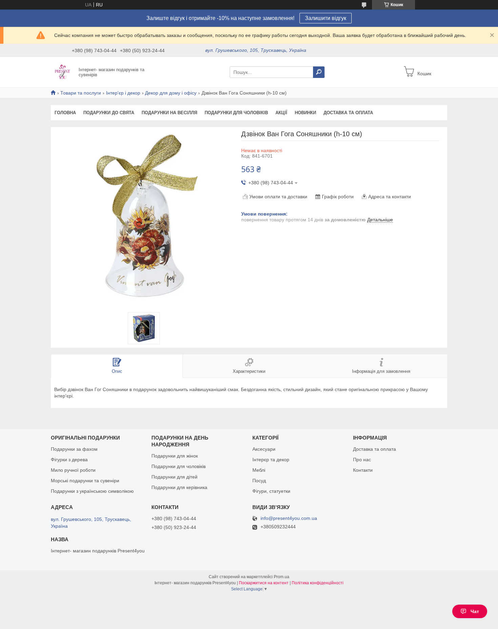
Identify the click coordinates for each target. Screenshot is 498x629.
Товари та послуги (80, 93)
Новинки (305, 112)
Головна (65, 112)
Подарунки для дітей (174, 477)
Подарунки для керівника (179, 487)
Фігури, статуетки (271, 491)
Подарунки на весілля (169, 112)
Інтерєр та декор (270, 459)
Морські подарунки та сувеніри (85, 480)
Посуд (259, 480)
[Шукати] (319, 72)
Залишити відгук (325, 18)
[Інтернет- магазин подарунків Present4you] (63, 72)
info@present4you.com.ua (289, 518)
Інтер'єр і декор (123, 93)
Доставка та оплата (348, 112)
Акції (281, 112)
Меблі (258, 470)
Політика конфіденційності (318, 583)
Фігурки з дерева (69, 459)
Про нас (362, 459)
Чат (475, 611)
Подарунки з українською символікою (92, 491)
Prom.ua (281, 576)
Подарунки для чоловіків (236, 112)
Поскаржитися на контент (264, 583)
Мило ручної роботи (73, 470)
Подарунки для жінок (174, 456)
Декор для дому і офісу (170, 93)
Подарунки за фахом (74, 449)
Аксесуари (263, 449)
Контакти (363, 470)
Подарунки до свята (108, 112)
